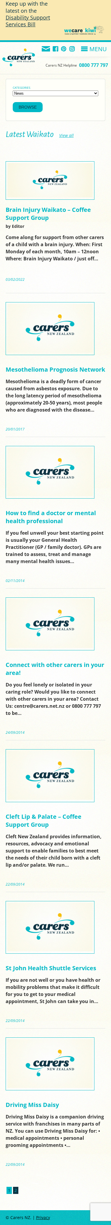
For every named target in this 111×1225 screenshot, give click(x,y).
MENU (98, 49)
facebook (56, 49)
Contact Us (46, 49)
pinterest (64, 49)
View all (66, 135)
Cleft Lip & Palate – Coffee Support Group (43, 821)
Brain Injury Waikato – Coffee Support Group (48, 214)
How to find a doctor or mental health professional (51, 517)
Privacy (43, 1217)
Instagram (72, 49)
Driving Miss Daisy (32, 1105)
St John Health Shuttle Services (51, 968)
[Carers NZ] (18, 50)
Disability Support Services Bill (28, 21)
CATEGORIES (21, 88)
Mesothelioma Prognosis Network (55, 369)
